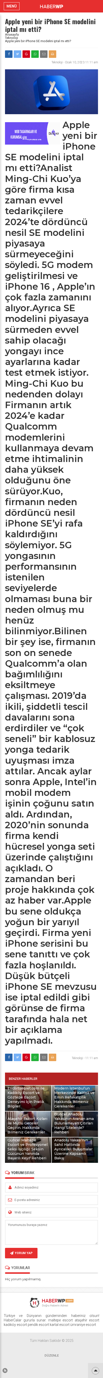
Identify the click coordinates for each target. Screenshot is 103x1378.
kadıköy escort (15, 1325)
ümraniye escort (83, 1325)
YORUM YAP (23, 1253)
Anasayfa (12, 34)
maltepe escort (60, 1320)
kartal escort (60, 1325)
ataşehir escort (87, 1320)
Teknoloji (11, 38)
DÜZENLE (51, 1355)
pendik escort (38, 1325)
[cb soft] (32, 143)
